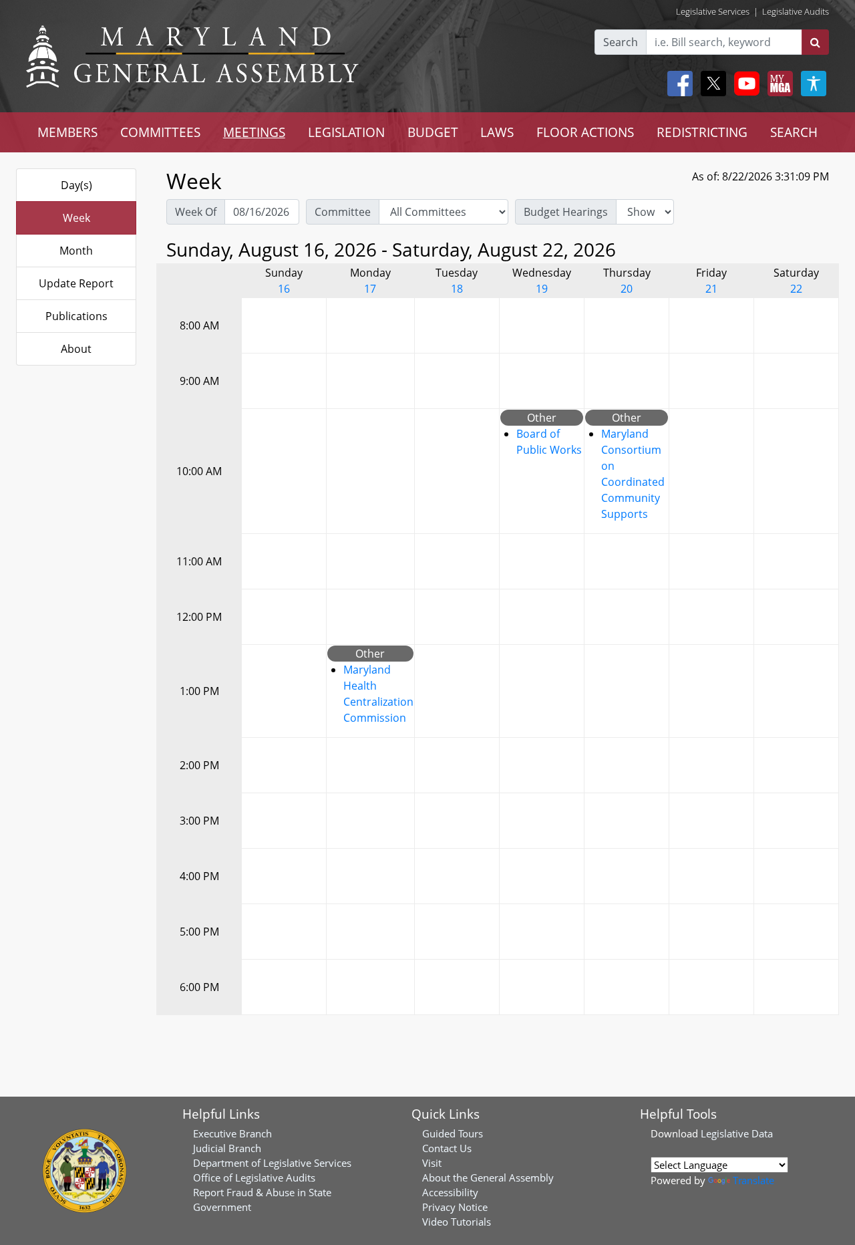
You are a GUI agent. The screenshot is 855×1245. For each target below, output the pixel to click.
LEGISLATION (346, 132)
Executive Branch (232, 1133)
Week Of (195, 211)
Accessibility (450, 1192)
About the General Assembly (488, 1177)
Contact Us (447, 1148)
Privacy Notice (455, 1207)
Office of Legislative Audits (254, 1177)
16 (284, 288)
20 (627, 288)
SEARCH (794, 132)
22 (796, 288)
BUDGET (432, 132)
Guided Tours (452, 1133)
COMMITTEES (160, 132)
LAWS (497, 132)
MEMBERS (67, 132)
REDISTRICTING (702, 132)
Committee (343, 211)
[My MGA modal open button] (777, 83)
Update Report (76, 283)
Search (620, 42)
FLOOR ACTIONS (585, 132)
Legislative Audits (795, 11)
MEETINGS (254, 132)
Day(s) (76, 185)
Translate (753, 1180)
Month (76, 250)
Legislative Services (712, 11)
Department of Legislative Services (272, 1162)
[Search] (815, 42)
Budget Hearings (566, 211)
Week (76, 218)
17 (370, 288)
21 (711, 288)
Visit (432, 1162)
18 (457, 288)
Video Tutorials (456, 1221)
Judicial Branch (227, 1148)
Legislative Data (737, 1133)
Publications (76, 316)
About (76, 348)
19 (542, 288)
